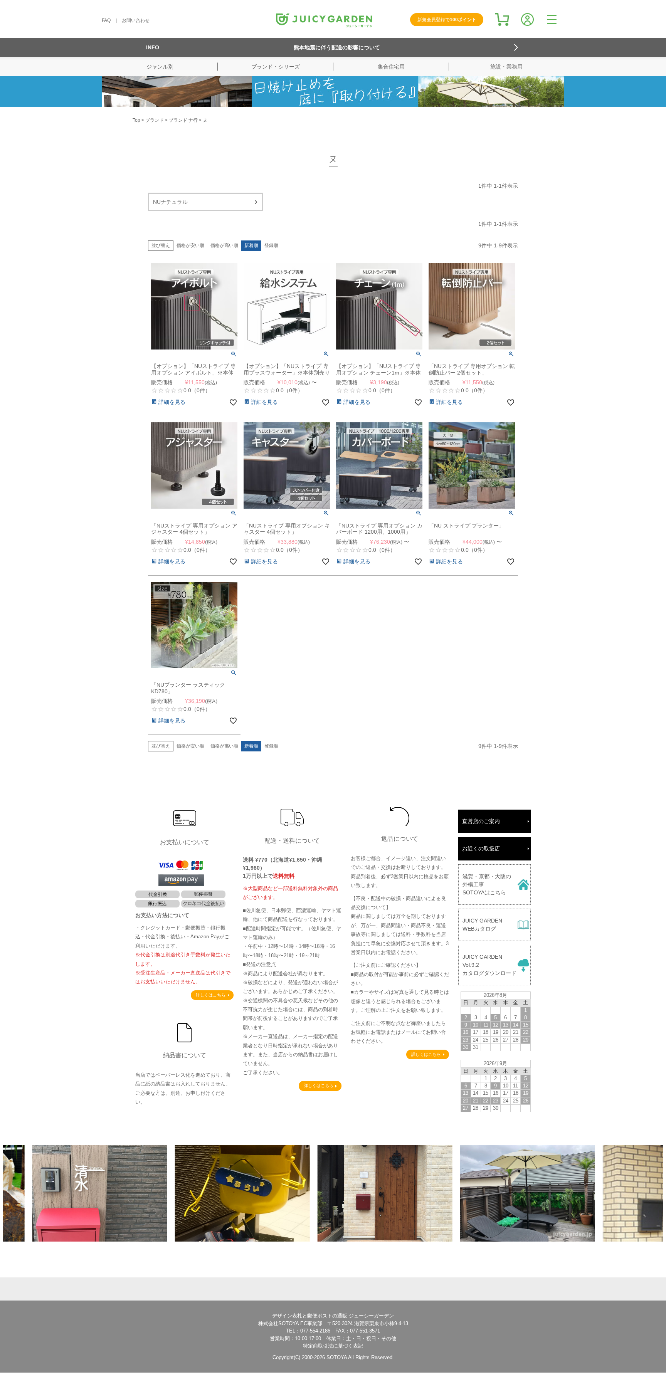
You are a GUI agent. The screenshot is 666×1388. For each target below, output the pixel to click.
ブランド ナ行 (183, 120)
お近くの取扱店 (481, 848)
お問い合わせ (136, 20)
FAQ (106, 20)
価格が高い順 (224, 245)
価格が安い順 (190, 245)
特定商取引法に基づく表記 (333, 1346)
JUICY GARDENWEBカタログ (482, 924)
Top (136, 120)
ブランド (154, 120)
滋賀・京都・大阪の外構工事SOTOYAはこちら (486, 884)
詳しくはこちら (210, 995)
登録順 (271, 245)
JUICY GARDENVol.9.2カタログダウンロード (489, 965)
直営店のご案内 (481, 821)
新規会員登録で (446, 19)
